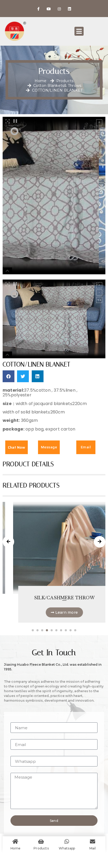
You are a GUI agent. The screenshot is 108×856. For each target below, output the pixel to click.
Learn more (56, 612)
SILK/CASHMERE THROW (54, 597)
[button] (8, 376)
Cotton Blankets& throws (57, 85)
